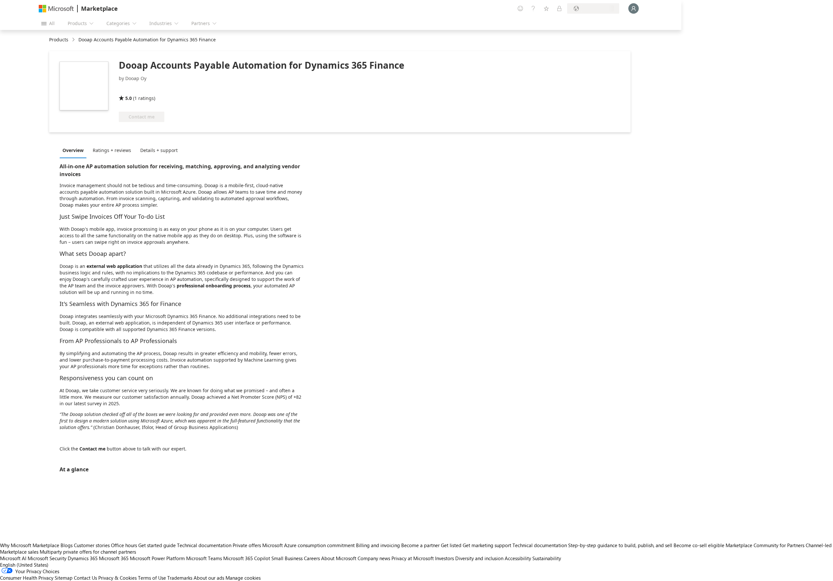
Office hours (124, 545)
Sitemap (64, 577)
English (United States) (24, 564)
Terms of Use (152, 577)
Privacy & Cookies (117, 577)
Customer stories (92, 545)
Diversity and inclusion (479, 558)
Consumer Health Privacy (26, 577)
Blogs (67, 545)
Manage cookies (243, 577)
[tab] (75, 150)
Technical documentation (204, 545)
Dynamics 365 (83, 558)
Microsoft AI (13, 558)
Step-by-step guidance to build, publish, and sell (620, 545)
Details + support (159, 150)
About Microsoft (338, 558)
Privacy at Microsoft (412, 558)
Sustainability (546, 558)
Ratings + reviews (112, 150)
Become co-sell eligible (699, 545)
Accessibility (518, 558)
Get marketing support (487, 545)
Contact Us (85, 577)
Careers (312, 558)
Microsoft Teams (204, 558)
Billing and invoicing (378, 545)
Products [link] (58, 39)
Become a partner (420, 545)
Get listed (451, 545)
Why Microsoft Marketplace (29, 545)
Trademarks (179, 577)
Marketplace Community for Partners (765, 545)
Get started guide (157, 545)
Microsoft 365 (114, 558)
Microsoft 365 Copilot (246, 558)
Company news (374, 558)
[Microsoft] (56, 8)
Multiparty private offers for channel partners (88, 551)
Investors (444, 558)
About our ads (209, 577)
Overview (73, 150)
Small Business (287, 558)
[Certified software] (140, 88)
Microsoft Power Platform (157, 558)
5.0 (128, 98)
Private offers (247, 545)
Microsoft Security (47, 558)
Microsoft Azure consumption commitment (309, 545)
